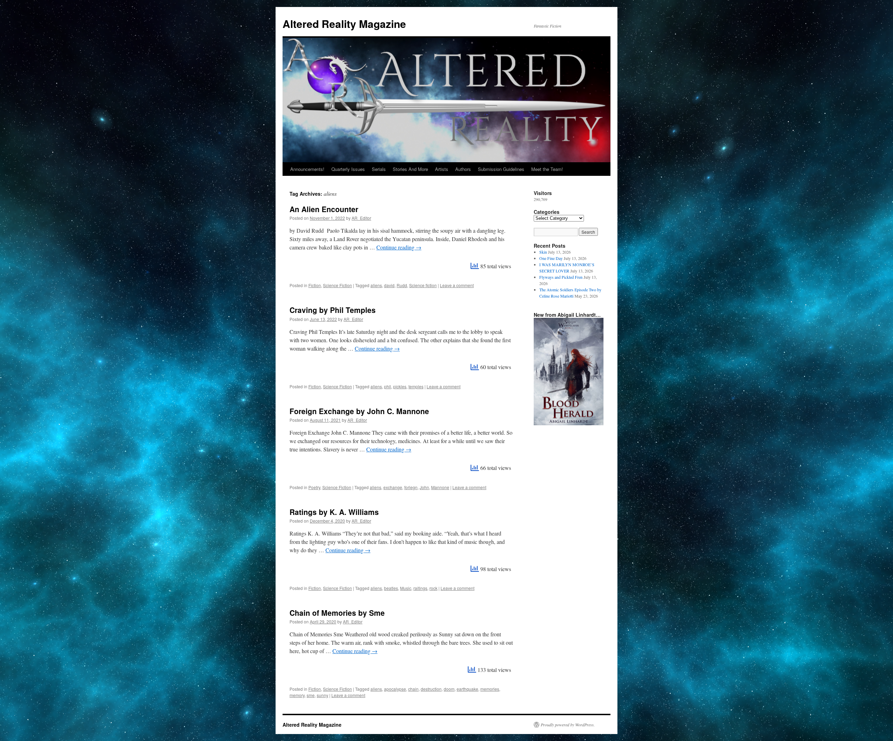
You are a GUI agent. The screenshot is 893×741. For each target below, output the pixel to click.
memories (489, 689)
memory (297, 695)
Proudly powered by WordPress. (568, 724)
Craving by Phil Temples (333, 310)
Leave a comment (457, 285)
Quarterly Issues (348, 169)
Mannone (440, 487)
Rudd (402, 285)
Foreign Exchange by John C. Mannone (359, 411)
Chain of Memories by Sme (337, 612)
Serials (379, 169)
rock (433, 588)
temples (415, 386)
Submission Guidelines (501, 169)
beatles (391, 588)
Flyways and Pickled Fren (561, 277)
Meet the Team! (547, 169)
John (424, 487)
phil (387, 386)
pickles (399, 386)
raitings (420, 588)
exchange (392, 487)
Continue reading (398, 247)
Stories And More (410, 169)
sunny (322, 695)
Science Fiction (337, 285)
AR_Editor (361, 218)
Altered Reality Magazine (344, 23)
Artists (441, 169)
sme (311, 695)
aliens (376, 285)
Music (405, 588)
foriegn (411, 487)
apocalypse (395, 689)
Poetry (314, 487)
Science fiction (423, 285)
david (389, 285)
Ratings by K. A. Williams (334, 512)
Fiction (314, 285)
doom (449, 689)
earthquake (467, 689)
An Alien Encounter (324, 209)
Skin (543, 252)
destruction (431, 689)
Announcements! (307, 169)
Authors (463, 169)
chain (413, 689)
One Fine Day (551, 258)
